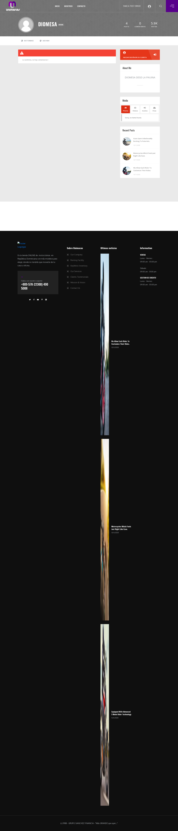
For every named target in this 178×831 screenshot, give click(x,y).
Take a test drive (132, 6)
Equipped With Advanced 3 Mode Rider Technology (121, 713)
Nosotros (68, 6)
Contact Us (75, 288)
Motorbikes (29, 41)
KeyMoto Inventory (78, 266)
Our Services (76, 271)
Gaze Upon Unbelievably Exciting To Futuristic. (142, 139)
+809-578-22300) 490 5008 (34, 286)
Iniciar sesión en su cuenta (135, 57)
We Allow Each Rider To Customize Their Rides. (142, 169)
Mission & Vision (77, 282)
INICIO (57, 6)
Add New (46, 41)
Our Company (76, 254)
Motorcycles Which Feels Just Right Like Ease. (144, 154)
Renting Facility (77, 260)
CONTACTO (81, 6)
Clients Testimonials (79, 277)
